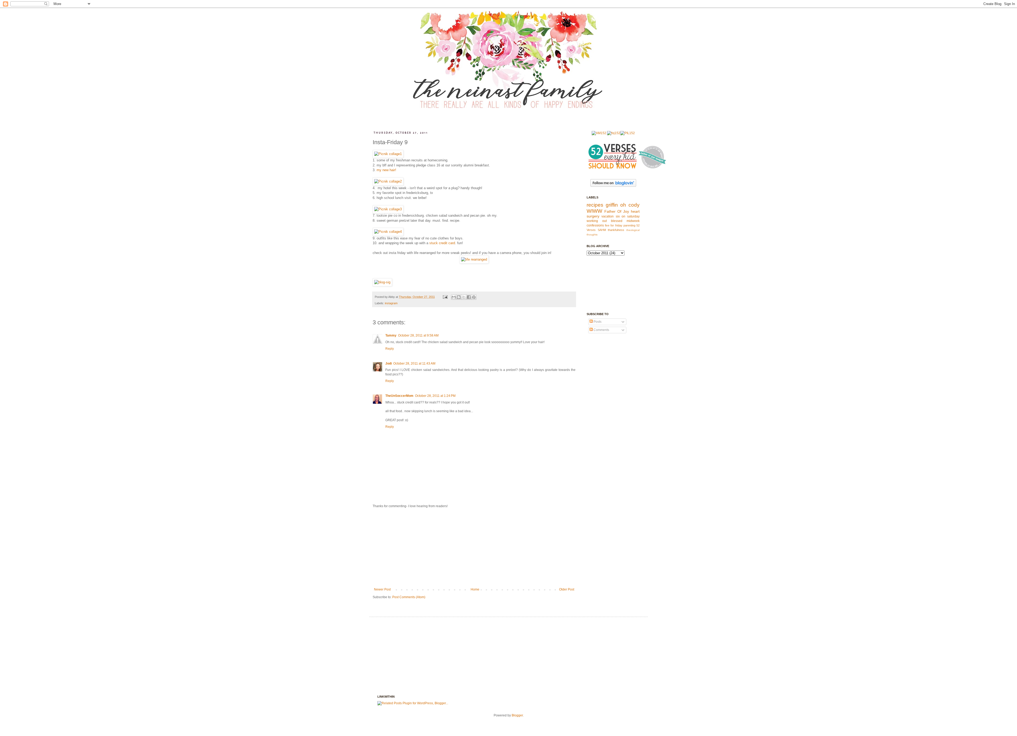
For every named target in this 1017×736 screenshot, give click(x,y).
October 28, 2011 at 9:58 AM (418, 335)
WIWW (594, 211)
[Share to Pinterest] (473, 297)
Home (475, 589)
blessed (616, 221)
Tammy (390, 335)
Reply (389, 349)
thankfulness (616, 229)
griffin (612, 205)
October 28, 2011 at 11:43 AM (414, 363)
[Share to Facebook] (468, 297)
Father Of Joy (616, 211)
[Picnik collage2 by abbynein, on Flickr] (388, 181)
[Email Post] (444, 296)
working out (597, 221)
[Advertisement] (474, 548)
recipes (595, 205)
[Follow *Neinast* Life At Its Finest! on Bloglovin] (613, 186)
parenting (629, 225)
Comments (601, 330)
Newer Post (382, 589)
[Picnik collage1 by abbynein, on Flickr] (388, 154)
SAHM (602, 229)
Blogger (517, 715)
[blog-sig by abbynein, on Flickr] (382, 282)
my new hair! (386, 170)
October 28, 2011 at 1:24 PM (435, 396)
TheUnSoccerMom (399, 396)
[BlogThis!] (458, 297)
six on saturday (628, 216)
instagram (391, 303)
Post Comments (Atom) (408, 597)
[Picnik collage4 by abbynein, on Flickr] (388, 232)
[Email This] (453, 297)
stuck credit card (442, 243)
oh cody (630, 205)
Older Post (566, 589)
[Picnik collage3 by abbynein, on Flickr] (388, 209)
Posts (597, 322)
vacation (607, 216)
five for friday (613, 225)
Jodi (388, 363)
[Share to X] (463, 297)
